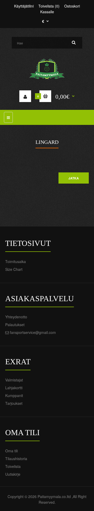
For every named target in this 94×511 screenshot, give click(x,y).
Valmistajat (14, 379)
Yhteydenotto (16, 316)
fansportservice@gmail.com (33, 332)
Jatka (73, 178)
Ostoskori (72, 6)
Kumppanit (14, 395)
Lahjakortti (13, 387)
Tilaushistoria (16, 458)
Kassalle (47, 11)
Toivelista (13, 466)
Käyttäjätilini (24, 6)
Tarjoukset (13, 403)
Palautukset (15, 324)
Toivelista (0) (49, 6)
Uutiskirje (12, 474)
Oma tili (11, 450)
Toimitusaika (15, 261)
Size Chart (13, 269)
